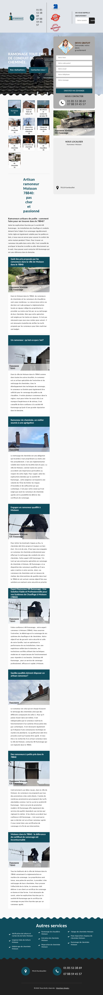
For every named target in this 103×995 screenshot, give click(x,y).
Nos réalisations (17, 70)
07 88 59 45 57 (39, 22)
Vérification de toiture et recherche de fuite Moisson (22, 935)
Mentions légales (62, 988)
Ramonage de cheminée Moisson (80, 943)
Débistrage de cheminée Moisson (21, 948)
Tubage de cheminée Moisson (82, 932)
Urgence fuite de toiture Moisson (21, 941)
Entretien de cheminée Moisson (50, 939)
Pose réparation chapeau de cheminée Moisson (81, 937)
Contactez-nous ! (38, 70)
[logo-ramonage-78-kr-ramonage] (16, 16)
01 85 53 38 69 (39, 13)
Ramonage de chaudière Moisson (50, 933)
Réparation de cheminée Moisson (50, 946)
